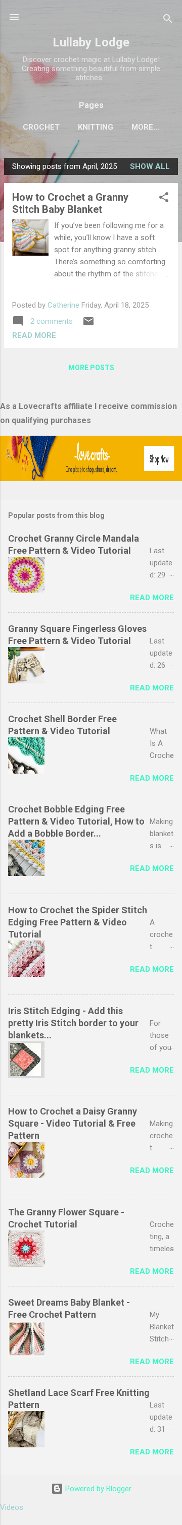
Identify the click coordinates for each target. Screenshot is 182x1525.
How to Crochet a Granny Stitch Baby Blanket (70, 203)
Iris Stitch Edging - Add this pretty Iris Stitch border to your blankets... (73, 1023)
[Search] (168, 20)
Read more (34, 335)
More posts (91, 368)
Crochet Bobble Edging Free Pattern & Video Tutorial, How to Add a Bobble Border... (76, 821)
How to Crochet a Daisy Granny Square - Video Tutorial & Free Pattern (72, 1123)
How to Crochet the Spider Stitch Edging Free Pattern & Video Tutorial (77, 922)
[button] (164, 199)
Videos (11, 1507)
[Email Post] (88, 324)
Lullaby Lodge (91, 42)
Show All (150, 166)
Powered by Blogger (97, 1488)
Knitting (95, 127)
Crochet (41, 127)
